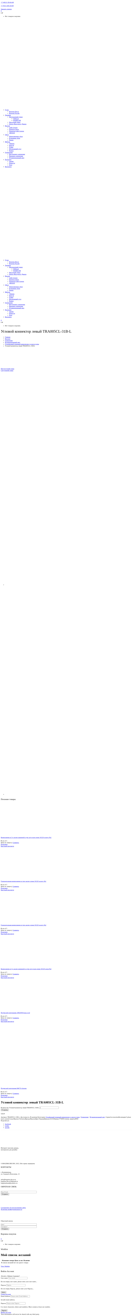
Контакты (8, 167)
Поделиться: (5, 1121)
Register (4, 1310)
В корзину (4, 844)
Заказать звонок (6, 9)
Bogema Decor (14, 111)
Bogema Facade (14, 113)
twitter (7, 1126)
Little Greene (13, 127)
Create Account (6, 1294)
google (7, 1127)
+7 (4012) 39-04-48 (7, 2)
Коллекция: (122, 1117)
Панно (11, 140)
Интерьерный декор (16, 117)
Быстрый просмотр (7, 846)
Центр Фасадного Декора (17, 124)
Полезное (8, 159)
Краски (7, 126)
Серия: (108, 1117)
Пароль (3, 1285)
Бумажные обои (14, 138)
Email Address (5, 1296)
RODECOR (17, 120)
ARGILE (12, 133)
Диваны (11, 143)
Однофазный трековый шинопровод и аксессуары (22, 344)
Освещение (9, 152)
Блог (10, 165)
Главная (7, 337)
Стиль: (11, 1119)
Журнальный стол (15, 149)
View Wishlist (5, 1266)
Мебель (7, 142)
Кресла (11, 145)
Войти (3, 1292)
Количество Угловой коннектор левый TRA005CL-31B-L (20, 1108)
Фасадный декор (14, 122)
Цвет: (37, 1119)
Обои (7, 135)
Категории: (41, 1117)
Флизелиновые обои (16, 136)
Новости (12, 163)
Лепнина (8, 115)
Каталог (7, 339)
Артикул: (4, 1117)
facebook (8, 1124)
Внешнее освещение (16, 156)
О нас (7, 110)
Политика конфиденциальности (11, 1209)
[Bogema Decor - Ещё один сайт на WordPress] (66, 106)
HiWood (16, 119)
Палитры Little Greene (16, 131)
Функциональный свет (16, 158)
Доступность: (25, 1117)
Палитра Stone (14, 129)
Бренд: (27, 1119)
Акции (11, 161)
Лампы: (56, 1119)
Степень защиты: (69, 1119)
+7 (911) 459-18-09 (7, 6)
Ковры (11, 151)
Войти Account (6, 1312)
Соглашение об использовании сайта (13, 1208)
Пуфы (11, 147)
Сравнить (16, 842)
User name (4, 1278)
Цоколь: (47, 1119)
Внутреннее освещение (17, 154)
